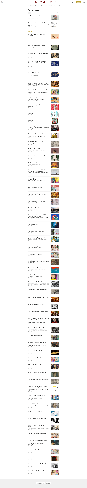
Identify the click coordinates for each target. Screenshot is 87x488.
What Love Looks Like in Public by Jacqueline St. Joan (36, 396)
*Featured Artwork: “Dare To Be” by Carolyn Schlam (37, 472)
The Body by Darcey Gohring (35, 148)
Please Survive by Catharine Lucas (36, 357)
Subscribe (79, 2)
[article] (43, 18)
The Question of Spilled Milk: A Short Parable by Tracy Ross (37, 343)
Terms (47, 480)
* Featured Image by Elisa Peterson (34, 434)
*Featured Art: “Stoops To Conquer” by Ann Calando (37, 194)
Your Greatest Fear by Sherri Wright (37, 433)
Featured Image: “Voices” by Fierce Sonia (35, 336)
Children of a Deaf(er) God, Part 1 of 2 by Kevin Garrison (37, 441)
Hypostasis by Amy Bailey (34, 186)
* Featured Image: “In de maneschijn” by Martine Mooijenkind (36, 444)
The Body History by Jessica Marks (36, 246)
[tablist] (33, 13)
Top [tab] (32, 12)
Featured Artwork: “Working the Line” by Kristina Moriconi (38, 172)
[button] (28, 5)
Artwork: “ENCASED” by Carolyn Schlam (35, 187)
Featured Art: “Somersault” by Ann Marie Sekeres (36, 269)
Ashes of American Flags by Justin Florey (38, 297)
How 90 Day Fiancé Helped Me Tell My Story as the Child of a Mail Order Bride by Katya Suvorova (38, 320)
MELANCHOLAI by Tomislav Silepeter (37, 104)
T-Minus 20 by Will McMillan (35, 364)
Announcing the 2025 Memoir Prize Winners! (36, 35)
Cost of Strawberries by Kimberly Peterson (38, 311)
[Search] (72, 2)
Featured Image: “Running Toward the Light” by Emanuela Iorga (38, 390)
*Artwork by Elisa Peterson (33, 380)
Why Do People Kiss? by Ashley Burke (37, 470)
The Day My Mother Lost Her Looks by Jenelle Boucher (37, 178)
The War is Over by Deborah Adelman (37, 372)
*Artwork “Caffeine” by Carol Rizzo (34, 164)
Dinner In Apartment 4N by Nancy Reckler (38, 379)
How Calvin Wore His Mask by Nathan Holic (38, 112)
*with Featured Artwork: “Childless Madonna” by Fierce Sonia (38, 92)
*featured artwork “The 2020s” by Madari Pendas (36, 150)
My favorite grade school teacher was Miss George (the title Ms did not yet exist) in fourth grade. (38, 291)
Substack (38, 485)
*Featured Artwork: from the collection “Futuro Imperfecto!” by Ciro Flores (38, 367)
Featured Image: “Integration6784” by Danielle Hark (37, 345)
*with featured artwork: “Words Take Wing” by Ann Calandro (38, 428)
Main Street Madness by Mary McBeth (37, 155)
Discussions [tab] (36, 12)
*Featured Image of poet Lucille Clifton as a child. (36, 157)
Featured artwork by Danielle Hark (34, 56)
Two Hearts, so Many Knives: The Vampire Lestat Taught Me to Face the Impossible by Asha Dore (38, 24)
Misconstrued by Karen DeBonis (36, 230)
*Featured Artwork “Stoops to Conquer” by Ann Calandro (38, 373)
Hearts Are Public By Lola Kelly (35, 253)
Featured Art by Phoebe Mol (33, 305)
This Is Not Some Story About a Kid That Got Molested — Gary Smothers (38, 215)
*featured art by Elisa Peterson (33, 143)
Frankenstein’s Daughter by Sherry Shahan (38, 463)
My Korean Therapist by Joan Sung (36, 274)
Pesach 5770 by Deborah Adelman (36, 456)
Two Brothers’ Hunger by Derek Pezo (37, 193)
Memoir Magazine (35, 18)
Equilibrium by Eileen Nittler (35, 15)
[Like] (29, 95)
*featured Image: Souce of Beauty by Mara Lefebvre (37, 136)
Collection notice (52, 480)
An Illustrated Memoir (32, 26)
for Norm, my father (31, 458)
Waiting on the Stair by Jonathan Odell (37, 260)
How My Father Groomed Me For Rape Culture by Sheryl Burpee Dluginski (37, 62)
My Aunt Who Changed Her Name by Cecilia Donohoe (38, 90)
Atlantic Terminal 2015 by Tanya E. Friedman (36, 426)
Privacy (44, 480)
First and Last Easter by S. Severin (36, 223)
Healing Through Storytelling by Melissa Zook (38, 54)
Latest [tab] (30, 12)
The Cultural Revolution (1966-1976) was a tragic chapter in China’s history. (38, 128)
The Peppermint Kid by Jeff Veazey (36, 304)
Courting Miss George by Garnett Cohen (38, 289)
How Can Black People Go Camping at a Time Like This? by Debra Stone (37, 237)
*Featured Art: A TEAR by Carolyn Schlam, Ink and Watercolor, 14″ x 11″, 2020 (36, 202)
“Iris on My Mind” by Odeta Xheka (36, 327)
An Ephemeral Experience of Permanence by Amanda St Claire (38, 134)
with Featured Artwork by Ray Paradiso (35, 419)
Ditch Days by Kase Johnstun (35, 207)
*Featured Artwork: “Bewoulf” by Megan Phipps (36, 359)
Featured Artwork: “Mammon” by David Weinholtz (37, 312)
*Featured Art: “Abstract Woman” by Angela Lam (36, 99)
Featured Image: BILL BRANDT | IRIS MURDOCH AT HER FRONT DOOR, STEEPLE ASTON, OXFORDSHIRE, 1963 (38, 330)
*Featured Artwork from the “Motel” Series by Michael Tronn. (38, 352)
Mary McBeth (35, 85)
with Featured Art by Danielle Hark (34, 209)
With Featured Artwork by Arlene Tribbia (35, 17)
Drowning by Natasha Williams (35, 267)
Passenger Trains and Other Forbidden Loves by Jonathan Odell (37, 387)
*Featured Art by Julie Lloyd (33, 224)
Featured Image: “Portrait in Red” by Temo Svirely (36, 322)
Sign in (84, 2)
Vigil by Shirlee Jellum (33, 403)
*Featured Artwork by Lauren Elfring (34, 247)
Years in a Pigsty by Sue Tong (35, 126)
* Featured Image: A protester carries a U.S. (35, 298)
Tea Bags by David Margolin (35, 162)
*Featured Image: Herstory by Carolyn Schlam (36, 231)
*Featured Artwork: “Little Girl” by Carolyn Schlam (36, 398)
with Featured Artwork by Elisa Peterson (35, 254)
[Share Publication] (75, 2)
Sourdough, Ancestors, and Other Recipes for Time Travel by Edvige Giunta (38, 170)
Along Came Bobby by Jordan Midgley (37, 418)
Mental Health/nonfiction (32, 412)
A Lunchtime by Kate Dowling (35, 411)
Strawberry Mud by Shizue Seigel (36, 281)
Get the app (48, 483)
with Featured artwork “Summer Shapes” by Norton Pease (38, 217)
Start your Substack (40, 483)
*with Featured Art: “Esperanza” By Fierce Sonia (36, 180)
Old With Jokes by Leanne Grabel (36, 119)
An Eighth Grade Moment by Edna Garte (38, 141)
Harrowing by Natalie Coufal (35, 335)
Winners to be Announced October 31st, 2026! (36, 74)
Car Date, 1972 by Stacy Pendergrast (36, 350)
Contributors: (30, 106)
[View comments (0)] (36, 19)
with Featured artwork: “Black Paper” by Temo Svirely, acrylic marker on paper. (38, 262)
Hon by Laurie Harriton (34, 200)
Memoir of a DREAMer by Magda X (36, 45)
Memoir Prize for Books (34, 72)
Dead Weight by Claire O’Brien (35, 82)
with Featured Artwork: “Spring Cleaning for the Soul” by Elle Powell (38, 240)
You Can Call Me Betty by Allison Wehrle (38, 97)
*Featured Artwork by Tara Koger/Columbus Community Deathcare (38, 406)
